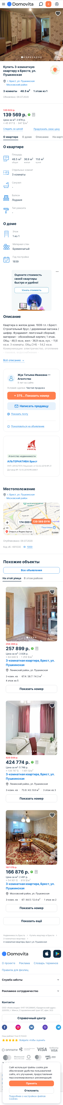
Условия (55, 532)
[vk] (31, 1027)
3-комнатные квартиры (14, 938)
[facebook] (4, 1027)
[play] (57, 954)
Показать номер (31, 689)
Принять (31, 1083)
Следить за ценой (13, 128)
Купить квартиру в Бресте (42, 935)
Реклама (24, 963)
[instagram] (18, 1027)
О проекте (8, 963)
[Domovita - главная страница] (20, 4)
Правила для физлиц (15, 969)
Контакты (8, 1002)
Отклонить (31, 1090)
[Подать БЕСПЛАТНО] (48, 4)
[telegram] (58, 1027)
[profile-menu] (57, 4)
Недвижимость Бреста (14, 935)
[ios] (47, 954)
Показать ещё (31, 921)
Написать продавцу (34, 406)
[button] (31, 33)
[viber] (45, 1027)
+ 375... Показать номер (31, 395)
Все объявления (31, 570)
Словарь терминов (46, 963)
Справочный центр (31, 1018)
